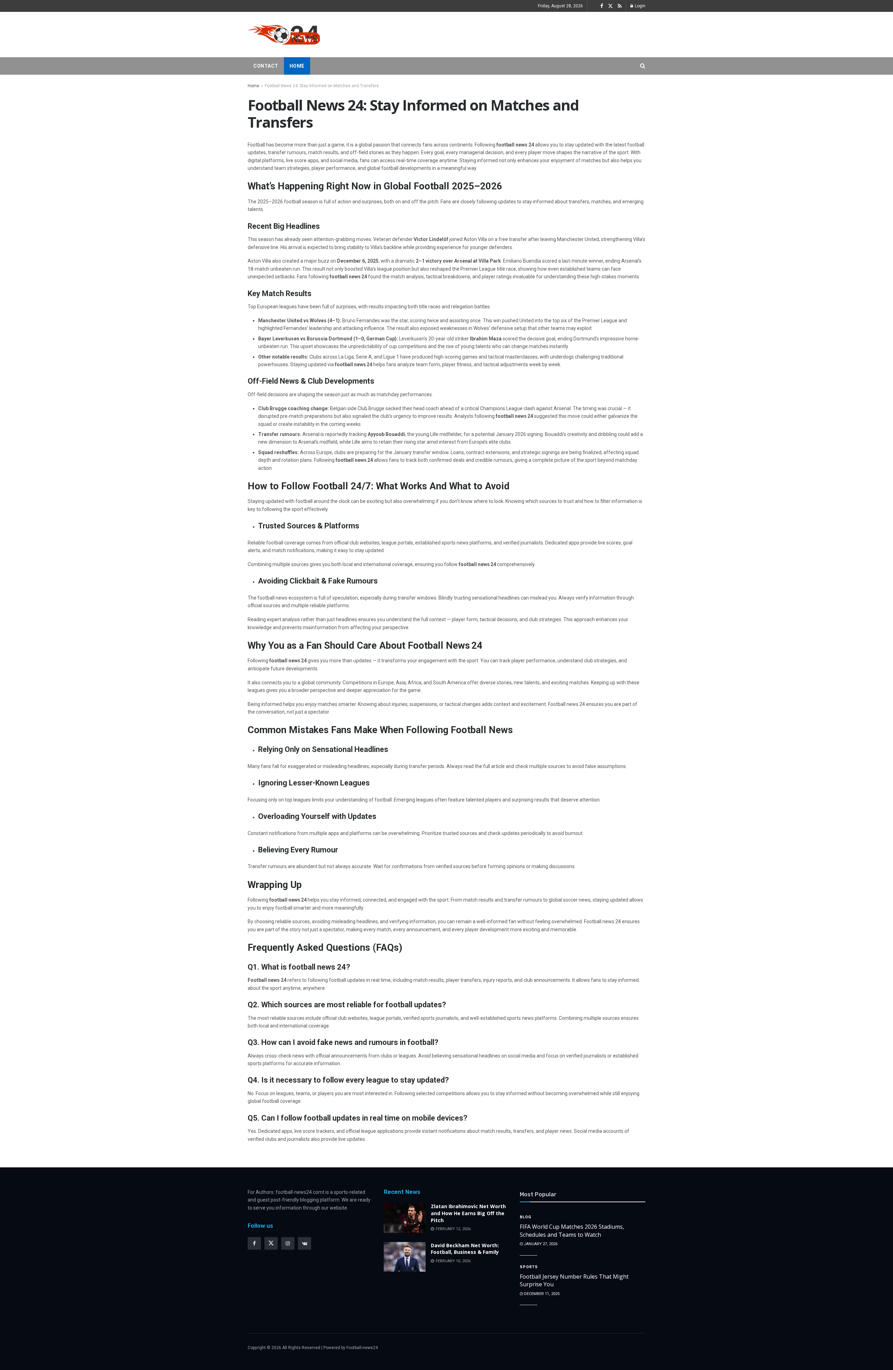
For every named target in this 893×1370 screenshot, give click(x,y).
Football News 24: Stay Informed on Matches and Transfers (322, 85)
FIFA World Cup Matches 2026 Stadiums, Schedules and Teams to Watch (572, 1230)
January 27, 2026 (540, 1244)
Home (297, 66)
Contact (265, 66)
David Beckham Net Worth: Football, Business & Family (465, 1249)
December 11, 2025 (541, 1294)
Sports (529, 1267)
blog (525, 1217)
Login (639, 5)
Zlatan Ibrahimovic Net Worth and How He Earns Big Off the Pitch (468, 1213)
